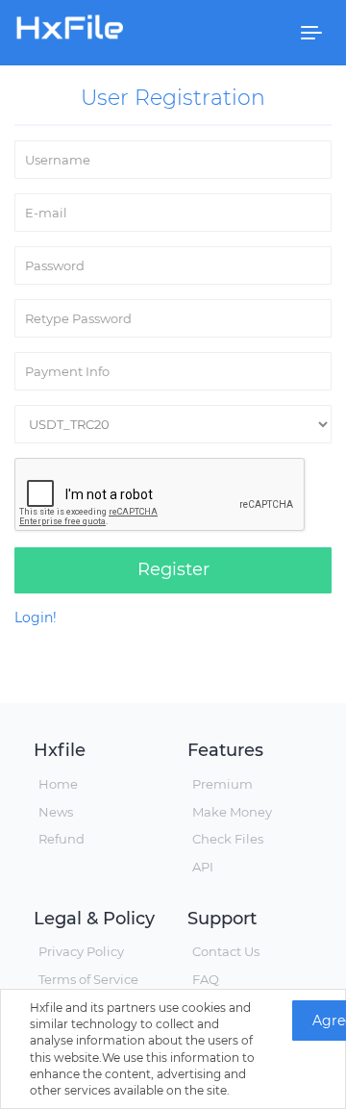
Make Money (232, 811)
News (55, 811)
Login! (35, 617)
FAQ (205, 979)
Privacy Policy (81, 951)
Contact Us (226, 951)
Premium (222, 784)
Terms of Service (88, 979)
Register (173, 569)
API (202, 866)
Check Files (227, 838)
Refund (61, 838)
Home (58, 784)
